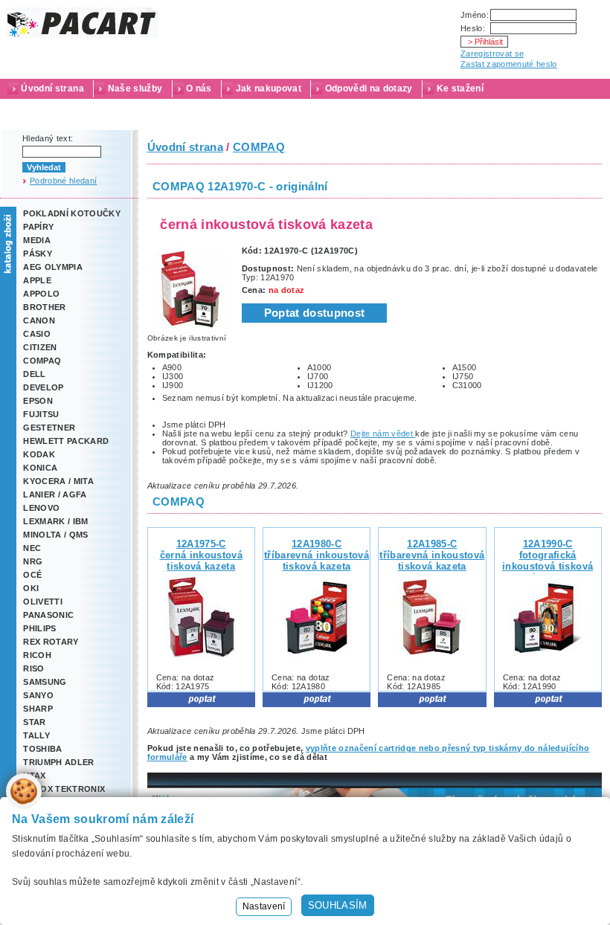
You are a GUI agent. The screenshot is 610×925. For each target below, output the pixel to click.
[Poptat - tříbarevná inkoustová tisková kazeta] (317, 702)
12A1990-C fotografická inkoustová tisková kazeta (547, 560)
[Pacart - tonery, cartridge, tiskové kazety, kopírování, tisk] (82, 22)
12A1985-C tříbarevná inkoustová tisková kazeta (431, 555)
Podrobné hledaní (63, 180)
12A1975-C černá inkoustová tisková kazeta (201, 555)
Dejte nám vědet (382, 433)
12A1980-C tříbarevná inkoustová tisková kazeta (316, 555)
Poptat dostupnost (314, 313)
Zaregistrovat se (492, 53)
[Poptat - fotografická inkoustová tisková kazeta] (548, 702)
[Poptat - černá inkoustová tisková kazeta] (201, 702)
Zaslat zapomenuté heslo (508, 63)
